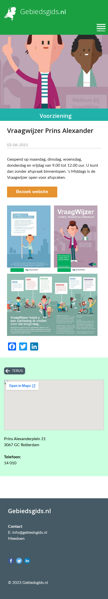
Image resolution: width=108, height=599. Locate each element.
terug (17, 370)
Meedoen (16, 539)
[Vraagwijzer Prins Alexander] (54, 271)
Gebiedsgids (39, 11)
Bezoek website (32, 192)
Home (10, 28)
